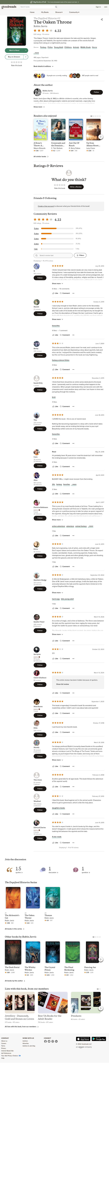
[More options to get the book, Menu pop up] (26, 57)
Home (32, 12)
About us (4, 1041)
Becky (36, 349)
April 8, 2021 (100, 475)
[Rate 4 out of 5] (19, 62)
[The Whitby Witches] (33, 958)
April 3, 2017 (100, 502)
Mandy (36, 747)
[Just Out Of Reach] (76, 135)
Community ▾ (74, 12)
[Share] (101, 19)
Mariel (36, 307)
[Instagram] (52, 1041)
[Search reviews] (36, 255)
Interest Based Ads (7, 1051)
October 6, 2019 (98, 302)
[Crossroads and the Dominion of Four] (58, 135)
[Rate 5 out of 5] (21, 62)
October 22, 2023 (98, 649)
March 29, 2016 (99, 742)
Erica (36, 549)
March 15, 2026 (99, 617)
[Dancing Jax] (92, 957)
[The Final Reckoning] (72, 958)
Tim (35, 420)
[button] (60, 228)
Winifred (37, 801)
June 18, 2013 (99, 415)
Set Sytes (37, 654)
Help (2, 1058)
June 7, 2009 (99, 343)
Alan (35, 480)
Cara (35, 457)
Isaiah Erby (38, 383)
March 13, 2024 (99, 673)
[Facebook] (45, 1041)
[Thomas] (53, 903)
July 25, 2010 (99, 266)
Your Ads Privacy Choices (9, 1056)
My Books (45, 12)
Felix (35, 728)
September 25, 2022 (97, 575)
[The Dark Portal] (13, 957)
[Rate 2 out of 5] (14, 62)
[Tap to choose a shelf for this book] (26, 50)
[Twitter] (49, 1041)
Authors (25, 1041)
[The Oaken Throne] (33, 905)
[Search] (56, 7)
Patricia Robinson (41, 507)
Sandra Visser (39, 622)
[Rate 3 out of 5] (16, 62)
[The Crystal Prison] (53, 958)
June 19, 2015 (99, 822)
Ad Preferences (6, 1053)
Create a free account (46, 206)
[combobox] (39, 7)
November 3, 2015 (98, 378)
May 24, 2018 (99, 452)
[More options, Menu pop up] (73, 293)
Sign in (98, 7)
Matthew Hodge (40, 580)
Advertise (26, 1043)
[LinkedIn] (56, 1041)
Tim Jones (38, 780)
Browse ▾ (58, 12)
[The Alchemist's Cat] (13, 905)
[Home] (9, 7)
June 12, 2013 (99, 544)
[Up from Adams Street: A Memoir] (93, 135)
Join (105, 7)
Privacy (3, 1048)
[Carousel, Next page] (100, 136)
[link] (14, 57)
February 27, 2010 (98, 796)
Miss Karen (38, 707)
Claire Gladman (40, 678)
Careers (3, 1043)
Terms (3, 1046)
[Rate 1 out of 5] (12, 62)
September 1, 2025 (98, 701)
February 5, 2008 (98, 775)
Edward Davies (40, 828)
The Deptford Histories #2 (47, 19)
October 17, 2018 (98, 723)
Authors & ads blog (29, 1046)
